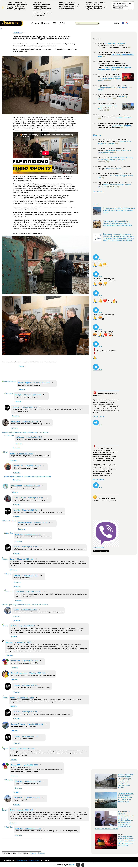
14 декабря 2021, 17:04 (30, 421)
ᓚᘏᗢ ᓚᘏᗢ (20, 437)
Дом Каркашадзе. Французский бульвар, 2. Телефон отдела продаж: (122, 5)
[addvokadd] (8, 592)
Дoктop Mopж (16, 485)
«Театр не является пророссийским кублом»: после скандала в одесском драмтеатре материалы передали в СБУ (117, 223)
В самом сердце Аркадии (107, 104)
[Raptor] (7, 613)
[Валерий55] (5, 665)
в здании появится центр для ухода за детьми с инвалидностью (114, 186)
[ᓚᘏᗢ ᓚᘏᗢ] (9, 436)
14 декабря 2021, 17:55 (32, 485)
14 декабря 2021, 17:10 (32, 395)
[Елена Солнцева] (7, 502)
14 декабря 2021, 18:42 (34, 592)
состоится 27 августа (113, 169)
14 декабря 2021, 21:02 (35, 724)
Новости (46, 23)
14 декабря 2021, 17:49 (33, 466)
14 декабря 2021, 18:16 (30, 510)
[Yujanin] (5, 749)
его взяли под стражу (124, 117)
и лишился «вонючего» (115, 127)
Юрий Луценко (103, 157)
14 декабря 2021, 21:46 (32, 781)
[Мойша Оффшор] (9, 381)
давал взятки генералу (121, 126)
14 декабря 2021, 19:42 (37, 673)
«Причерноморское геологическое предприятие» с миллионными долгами (112, 46)
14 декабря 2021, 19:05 (22, 642)
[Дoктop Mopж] (5, 489)
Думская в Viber (98, 548)
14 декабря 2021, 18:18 (30, 547)
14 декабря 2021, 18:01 (32, 534)
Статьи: (95, 204)
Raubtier (15, 407)
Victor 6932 (18, 798)
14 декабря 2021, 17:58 (41, 522)
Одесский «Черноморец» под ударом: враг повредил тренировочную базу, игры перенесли (95, 6)
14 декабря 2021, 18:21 (25, 559)
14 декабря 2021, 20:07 (30, 685)
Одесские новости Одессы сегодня (28, 860)
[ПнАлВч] (7, 574)
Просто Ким (18, 466)
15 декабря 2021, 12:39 (25, 810)
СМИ (62, 23)
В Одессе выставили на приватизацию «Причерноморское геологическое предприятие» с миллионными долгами (125, 781)
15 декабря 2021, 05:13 (32, 798)
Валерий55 (15, 661)
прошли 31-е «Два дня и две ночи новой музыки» (109, 79)
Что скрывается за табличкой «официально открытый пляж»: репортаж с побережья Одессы (119, 210)
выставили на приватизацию (115, 43)
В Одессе (101, 43)
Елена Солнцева (20, 498)
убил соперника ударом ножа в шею (115, 177)
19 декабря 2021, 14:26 (32, 828)
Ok (78, 865)
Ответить (21, 389)
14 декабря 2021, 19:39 (30, 661)
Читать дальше (98, 416)
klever (12, 453)
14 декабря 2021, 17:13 (34, 437)
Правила (33, 853)
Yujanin (13, 748)
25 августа (97, 135)
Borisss (12, 559)
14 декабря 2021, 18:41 (27, 626)
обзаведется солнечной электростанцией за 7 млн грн (115, 89)
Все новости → (98, 192)
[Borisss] (5, 559)
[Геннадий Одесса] (5, 728)
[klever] (5, 452)
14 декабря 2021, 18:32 (29, 609)
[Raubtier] (7, 410)
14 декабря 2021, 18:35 (30, 575)
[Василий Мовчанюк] (5, 677)
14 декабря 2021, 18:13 (29, 407)
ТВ (54, 23)
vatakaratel (15, 421)
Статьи (35, 23)
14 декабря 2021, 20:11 (30, 712)
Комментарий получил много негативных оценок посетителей (25, 432)
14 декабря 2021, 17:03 (41, 383)
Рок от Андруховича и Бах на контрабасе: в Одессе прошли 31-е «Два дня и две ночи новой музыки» (126, 841)
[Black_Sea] (8, 393)
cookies (72, 865)
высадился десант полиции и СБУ (116, 55)
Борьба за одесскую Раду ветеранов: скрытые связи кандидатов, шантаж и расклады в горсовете (17, 6)
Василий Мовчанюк (19, 673)
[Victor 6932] (7, 802)
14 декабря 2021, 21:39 (30, 765)
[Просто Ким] (7, 470)
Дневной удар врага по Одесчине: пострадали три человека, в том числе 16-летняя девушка (69, 6)
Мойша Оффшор (25, 383)
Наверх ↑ (22, 366)
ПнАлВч (17, 575)
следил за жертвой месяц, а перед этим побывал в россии (114, 69)
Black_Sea (18, 395)
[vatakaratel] (5, 425)
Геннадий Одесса (18, 724)
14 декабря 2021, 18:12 (36, 498)
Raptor (16, 609)
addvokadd (20, 592)
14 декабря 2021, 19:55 (25, 697)
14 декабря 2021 (17, 32)
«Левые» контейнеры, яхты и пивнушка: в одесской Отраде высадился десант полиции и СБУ (126, 797)
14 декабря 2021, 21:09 (30, 736)
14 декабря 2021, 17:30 (24, 453)
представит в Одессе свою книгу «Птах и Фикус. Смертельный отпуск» (115, 158)
